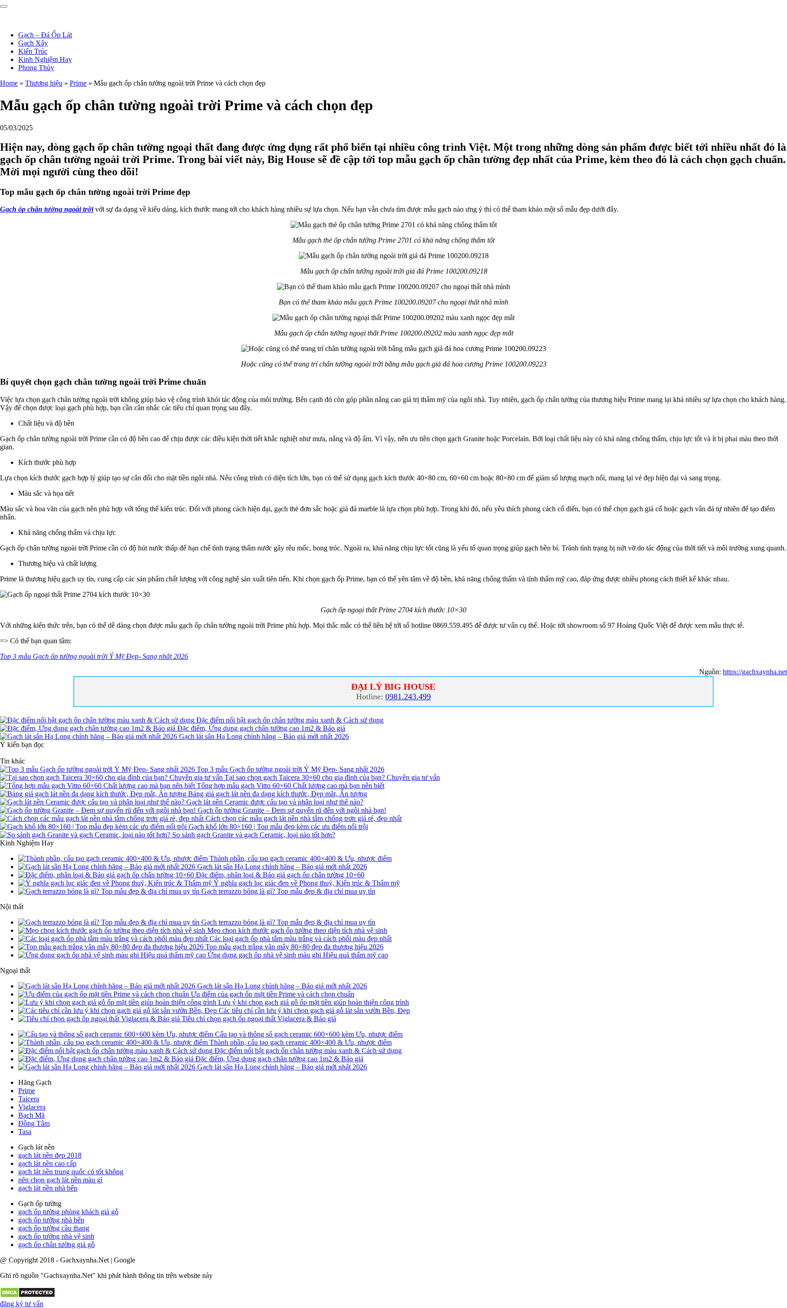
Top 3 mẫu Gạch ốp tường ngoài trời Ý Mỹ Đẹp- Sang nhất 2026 (94, 656)
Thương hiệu (43, 83)
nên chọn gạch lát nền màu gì (60, 1180)
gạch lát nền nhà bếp (47, 1188)
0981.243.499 (408, 696)
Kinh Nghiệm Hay (45, 59)
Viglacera (32, 1107)
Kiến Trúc (32, 51)
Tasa (24, 1131)
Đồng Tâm (34, 1123)
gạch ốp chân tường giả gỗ (56, 1244)
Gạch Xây (33, 43)
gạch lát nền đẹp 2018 (50, 1155)
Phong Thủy (36, 67)
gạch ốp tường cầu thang (53, 1228)
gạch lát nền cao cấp (47, 1163)
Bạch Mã (31, 1115)
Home (9, 83)
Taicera (28, 1099)
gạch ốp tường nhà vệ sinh (56, 1236)
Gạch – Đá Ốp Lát (45, 35)
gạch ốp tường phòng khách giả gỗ (68, 1212)
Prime (78, 83)
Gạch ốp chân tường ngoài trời (46, 209)
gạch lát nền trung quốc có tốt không (70, 1172)
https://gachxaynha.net (755, 672)
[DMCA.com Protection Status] (27, 1295)
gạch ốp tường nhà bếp (51, 1220)
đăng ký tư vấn (21, 1304)
